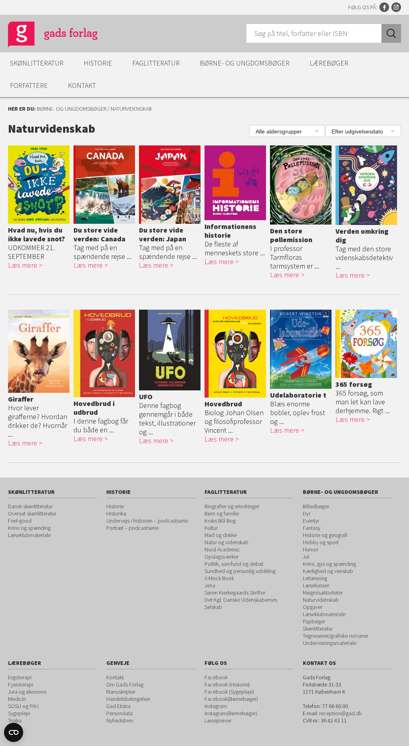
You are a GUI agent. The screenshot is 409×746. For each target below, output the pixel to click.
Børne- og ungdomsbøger (245, 63)
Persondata (119, 713)
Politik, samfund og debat (233, 563)
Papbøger (314, 621)
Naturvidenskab (321, 599)
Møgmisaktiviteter (323, 592)
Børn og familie (221, 513)
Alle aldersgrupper (279, 131)
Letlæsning (315, 578)
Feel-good (20, 520)
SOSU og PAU (23, 706)
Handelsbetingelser (128, 698)
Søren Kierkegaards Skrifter (234, 592)
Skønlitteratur (37, 63)
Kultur (211, 527)
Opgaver (312, 607)
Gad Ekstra (118, 706)
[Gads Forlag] (44, 36)
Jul (306, 556)
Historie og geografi (325, 535)
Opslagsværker (221, 556)
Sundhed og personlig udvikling (240, 571)
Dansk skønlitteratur (30, 506)
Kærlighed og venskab (328, 571)
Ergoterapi (20, 677)
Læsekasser (316, 585)
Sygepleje (19, 713)
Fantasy (311, 527)
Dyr (306, 513)
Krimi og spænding (29, 527)
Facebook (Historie (226, 684)
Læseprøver (217, 720)
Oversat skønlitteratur (32, 513)
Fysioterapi (20, 684)
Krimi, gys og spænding (329, 563)
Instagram (396, 7)
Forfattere (29, 85)
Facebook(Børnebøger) (231, 698)
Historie (97, 63)
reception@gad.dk (340, 713)
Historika (116, 513)
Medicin (17, 698)
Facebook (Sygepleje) (229, 691)
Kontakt (82, 85)
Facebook (384, 7)
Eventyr (311, 520)
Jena (209, 585)
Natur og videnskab (226, 542)
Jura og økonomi (27, 691)
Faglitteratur (156, 63)
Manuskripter (120, 691)
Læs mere (22, 265)
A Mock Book (219, 578)
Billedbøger (316, 506)
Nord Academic (222, 549)
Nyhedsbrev (119, 720)
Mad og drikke (220, 535)
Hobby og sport (321, 542)
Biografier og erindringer (231, 506)
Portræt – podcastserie (132, 527)
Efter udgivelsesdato (357, 131)
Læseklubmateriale (29, 535)
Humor (310, 549)
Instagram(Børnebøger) (230, 713)
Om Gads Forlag (124, 684)
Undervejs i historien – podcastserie (147, 520)
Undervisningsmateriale (329, 643)
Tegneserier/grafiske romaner (335, 635)
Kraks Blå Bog (220, 520)
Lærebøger (329, 63)
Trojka (15, 720)
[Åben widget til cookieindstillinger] (13, 732)
